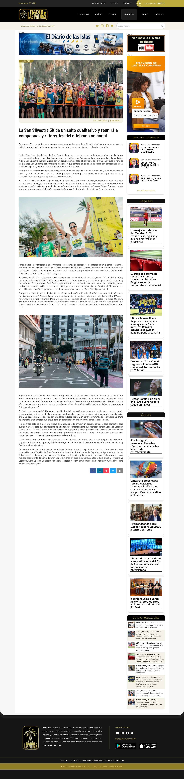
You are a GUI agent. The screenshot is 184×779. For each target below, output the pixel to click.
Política (99, 14)
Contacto (127, 3)
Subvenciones (118, 760)
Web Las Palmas (116, 766)
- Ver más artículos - (146, 190)
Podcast (114, 3)
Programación (99, 3)
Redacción (116, 121)
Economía (113, 14)
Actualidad (83, 14)
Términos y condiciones (82, 760)
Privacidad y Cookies (102, 760)
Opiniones (159, 14)
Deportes (129, 14)
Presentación (65, 760)
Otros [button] (144, 14)
